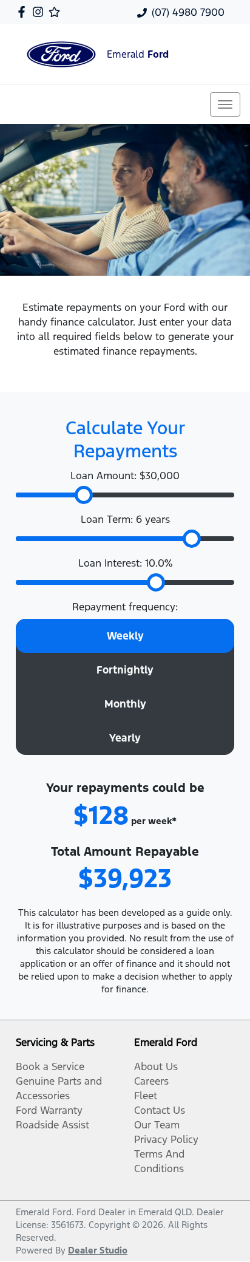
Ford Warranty (49, 1110)
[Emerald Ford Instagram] (40, 12)
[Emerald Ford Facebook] (24, 12)
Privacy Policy (166, 1139)
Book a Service (50, 1066)
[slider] (84, 495)
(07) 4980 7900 (188, 12)
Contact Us (159, 1110)
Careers (151, 1081)
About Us (156, 1066)
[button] (225, 104)
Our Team (157, 1124)
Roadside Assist (52, 1124)
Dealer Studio (97, 1250)
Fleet (145, 1095)
